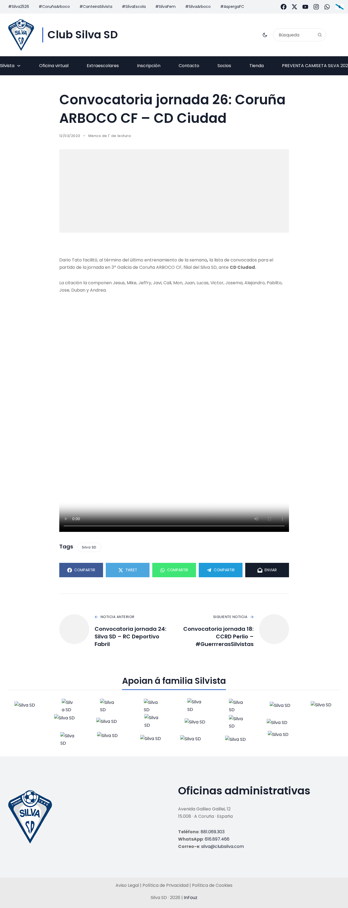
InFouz (190, 897)
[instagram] (316, 7)
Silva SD (89, 547)
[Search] (320, 34)
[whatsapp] (327, 7)
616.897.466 (217, 839)
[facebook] (284, 7)
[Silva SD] (21, 35)
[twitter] (294, 7)
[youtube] (305, 7)
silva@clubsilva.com (222, 846)
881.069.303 (213, 832)
